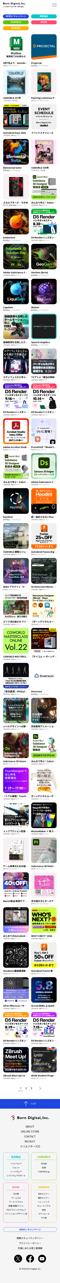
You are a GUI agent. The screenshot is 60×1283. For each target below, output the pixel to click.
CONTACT (30, 1136)
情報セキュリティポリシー (30, 1238)
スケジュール (44, 1213)
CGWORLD (43, 1156)
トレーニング (44, 1201)
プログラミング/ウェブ (16, 1209)
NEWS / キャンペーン (30, 1229)
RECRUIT (30, 1141)
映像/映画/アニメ (16, 1205)
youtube (42, 1259)
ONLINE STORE (30, 1131)
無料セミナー (44, 1197)
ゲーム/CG (16, 1197)
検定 (44, 1209)
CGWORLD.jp (44, 1171)
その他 (44, 1217)
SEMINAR (43, 1187)
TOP (33, 1103)
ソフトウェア (16, 1163)
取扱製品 (16, 1156)
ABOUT (30, 1126)
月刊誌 (44, 1163)
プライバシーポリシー (30, 1243)
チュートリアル (44, 1205)
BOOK (16, 1187)
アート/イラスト (16, 1201)
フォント (16, 1167)
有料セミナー (44, 1193)
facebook (30, 1259)
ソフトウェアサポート (16, 1175)
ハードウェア (16, 1171)
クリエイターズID (30, 1146)
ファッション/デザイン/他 (16, 1213)
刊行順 (16, 1193)
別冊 (44, 1167)
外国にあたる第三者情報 (30, 1248)
